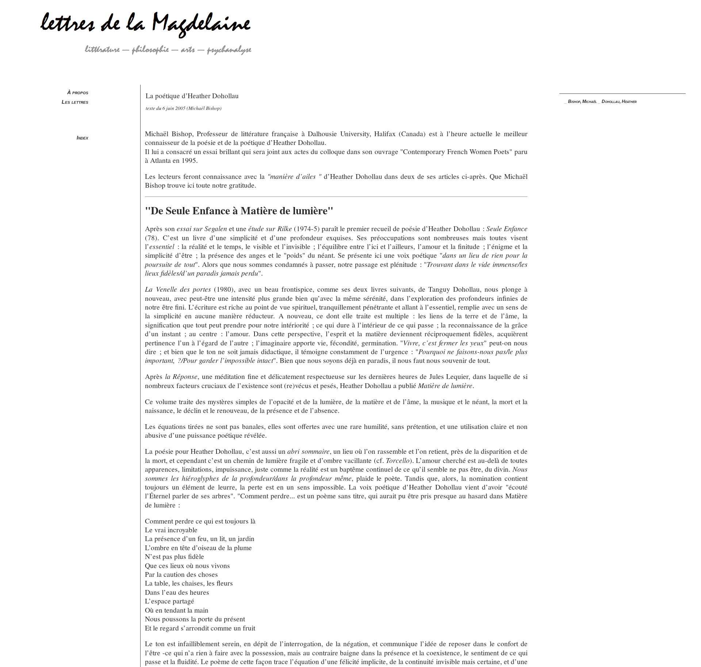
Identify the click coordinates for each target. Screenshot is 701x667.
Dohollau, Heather (619, 101)
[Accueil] (133, 82)
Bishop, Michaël (582, 101)
